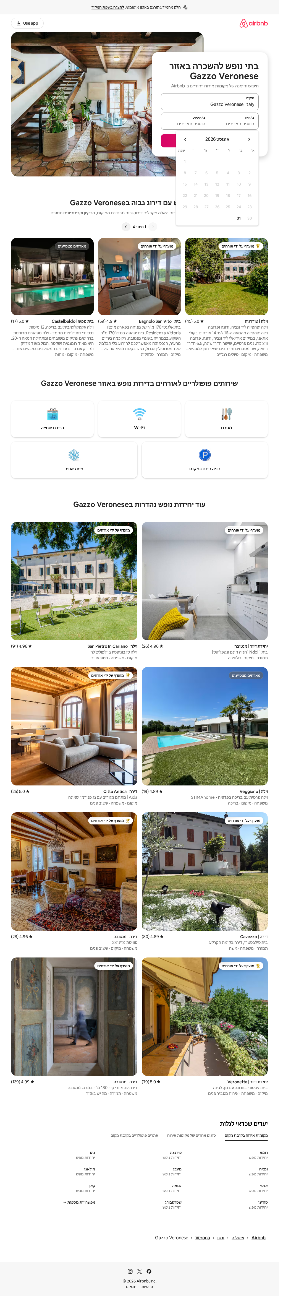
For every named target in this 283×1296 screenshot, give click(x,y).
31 (239, 218)
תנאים (131, 1286)
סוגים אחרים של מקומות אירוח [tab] (191, 1135)
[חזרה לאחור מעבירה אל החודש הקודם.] (249, 139)
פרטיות (147, 1286)
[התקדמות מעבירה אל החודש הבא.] (185, 139)
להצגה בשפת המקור (107, 7)
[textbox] (234, 123)
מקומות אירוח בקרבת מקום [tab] (246, 1135)
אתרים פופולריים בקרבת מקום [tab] (134, 1135)
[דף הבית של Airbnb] (254, 23)
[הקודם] (152, 226)
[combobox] (209, 104)
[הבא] (126, 226)
